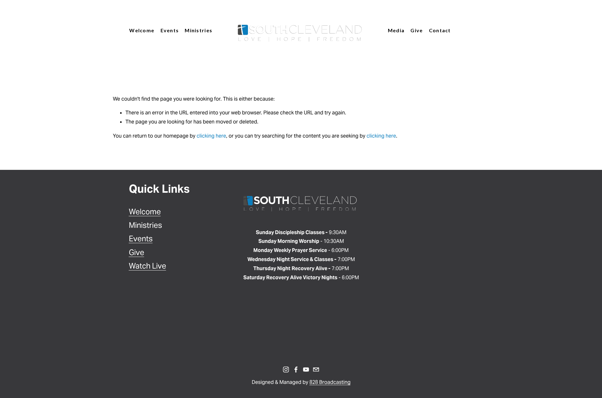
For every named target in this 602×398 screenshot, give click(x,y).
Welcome (145, 212)
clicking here (211, 136)
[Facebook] (296, 369)
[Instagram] (286, 369)
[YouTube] (306, 369)
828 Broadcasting (330, 382)
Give (416, 30)
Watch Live (147, 266)
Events (141, 239)
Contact (440, 30)
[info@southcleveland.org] (316, 369)
